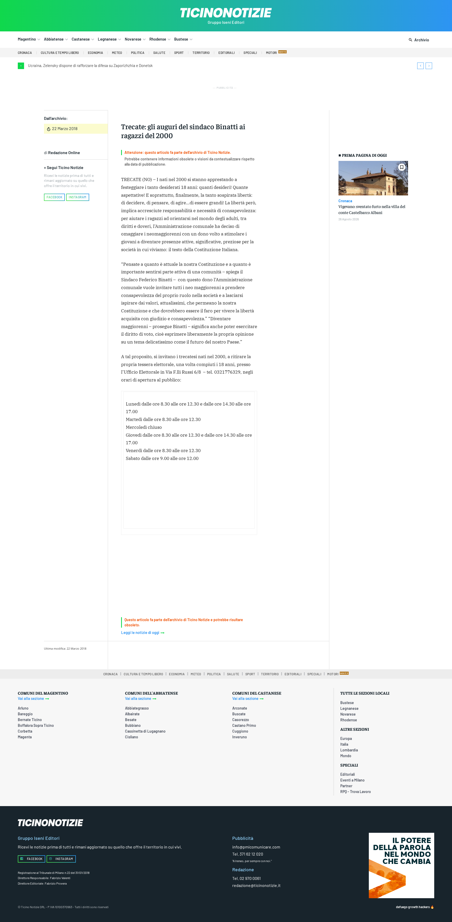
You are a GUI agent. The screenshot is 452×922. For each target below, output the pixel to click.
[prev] (420, 66)
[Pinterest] (187, 654)
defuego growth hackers (413, 907)
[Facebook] (163, 654)
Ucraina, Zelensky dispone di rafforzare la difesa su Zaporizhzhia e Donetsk (90, 65)
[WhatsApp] (199, 654)
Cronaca (345, 201)
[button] (418, 40)
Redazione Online (64, 152)
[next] (429, 66)
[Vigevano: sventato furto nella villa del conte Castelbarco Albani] (373, 178)
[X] (175, 654)
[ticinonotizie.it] (226, 13)
